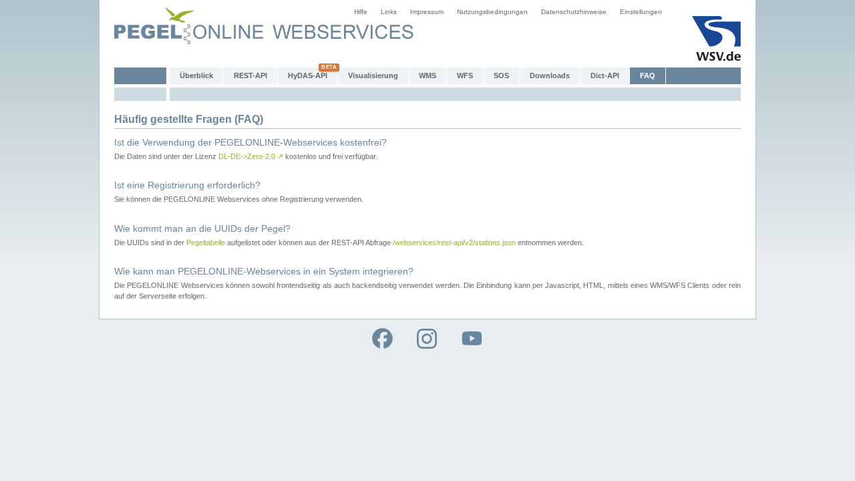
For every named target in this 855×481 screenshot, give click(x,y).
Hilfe (360, 11)
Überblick (196, 75)
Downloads (550, 75)
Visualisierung (373, 75)
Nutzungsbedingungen (492, 11)
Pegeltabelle (205, 242)
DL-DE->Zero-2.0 (250, 156)
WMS (427, 75)
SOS (501, 75)
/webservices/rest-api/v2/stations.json (454, 242)
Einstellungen (641, 11)
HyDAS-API (307, 75)
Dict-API (604, 75)
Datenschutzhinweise (574, 11)
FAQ (647, 75)
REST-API (250, 75)
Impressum (427, 11)
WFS (465, 75)
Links (389, 11)
